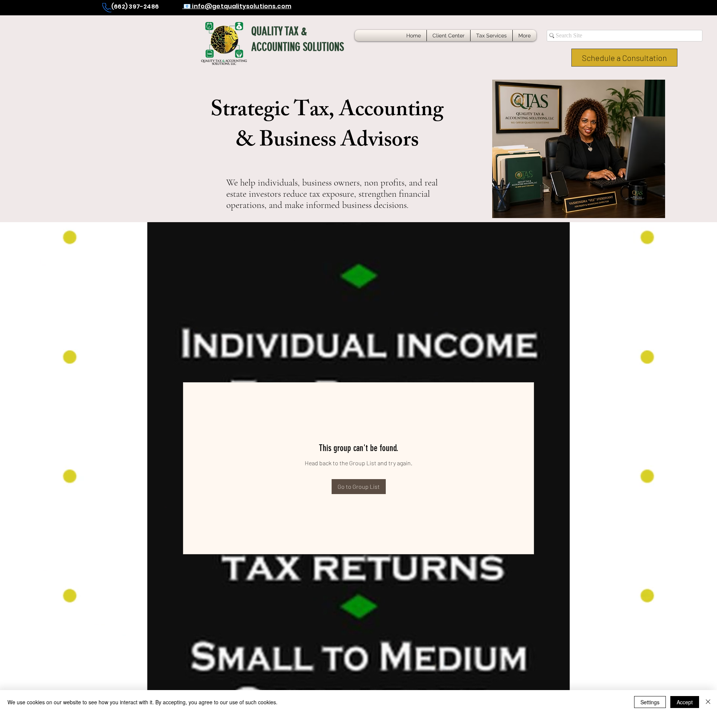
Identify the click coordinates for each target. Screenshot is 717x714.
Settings (649, 702)
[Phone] (106, 7)
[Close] (708, 702)
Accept (685, 702)
